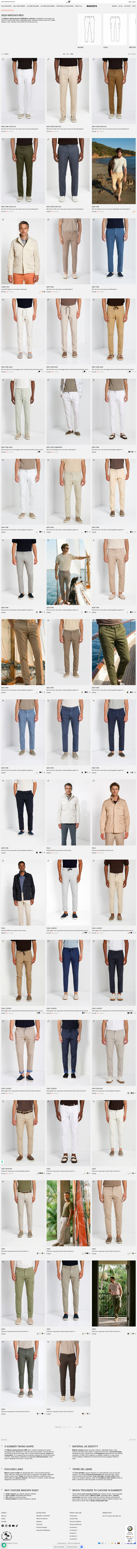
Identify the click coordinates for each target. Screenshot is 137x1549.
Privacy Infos (73, 1516)
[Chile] (115, 32)
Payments (39, 1524)
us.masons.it (73, 1539)
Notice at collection (59, 1546)
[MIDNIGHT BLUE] (87, 1253)
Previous (58, 1427)
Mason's (64, 1543)
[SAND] (135, 211)
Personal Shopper (41, 1527)
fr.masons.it (73, 1533)
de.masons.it (73, 1527)
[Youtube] (13, 1525)
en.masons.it (73, 1530)
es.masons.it (73, 1536)
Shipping (39, 1521)
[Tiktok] (16, 1525)
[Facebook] (2, 1525)
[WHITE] (87, 371)
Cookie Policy (74, 1518)
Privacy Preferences (75, 1524)
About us (3, 1516)
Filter (6, 54)
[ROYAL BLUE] (86, 932)
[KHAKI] (84, 932)
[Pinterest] (9, 1525)
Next (80, 1427)
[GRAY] (39, 1173)
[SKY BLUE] (84, 1173)
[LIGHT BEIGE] (87, 932)
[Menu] (133, 1526)
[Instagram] (6, 1525)
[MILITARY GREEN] (87, 1173)
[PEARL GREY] (42, 371)
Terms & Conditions (75, 1521)
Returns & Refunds (41, 1518)
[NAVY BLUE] (39, 371)
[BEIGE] (40, 371)
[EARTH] (42, 291)
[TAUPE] (130, 451)
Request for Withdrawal (43, 1530)
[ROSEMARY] (44, 291)
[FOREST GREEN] (131, 1093)
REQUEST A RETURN (43, 1516)
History (3, 1518)
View (71, 54)
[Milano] (89, 32)
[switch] (130, 1541)
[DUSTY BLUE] (132, 451)
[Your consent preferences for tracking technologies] (2, 1162)
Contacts (3, 1521)
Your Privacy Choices (72, 1546)
